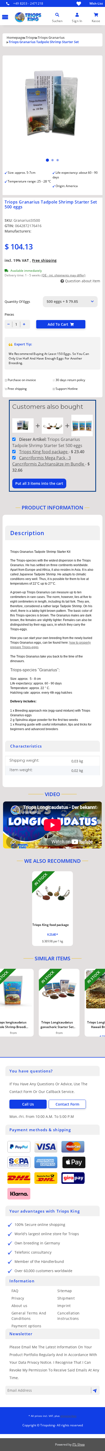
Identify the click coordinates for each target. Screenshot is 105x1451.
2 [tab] (52, 160)
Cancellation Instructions (68, 1316)
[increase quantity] (24, 324)
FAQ (15, 1290)
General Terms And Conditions (28, 1316)
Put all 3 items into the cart (39, 483)
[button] (57, 15)
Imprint (64, 1305)
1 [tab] (47, 160)
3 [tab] (57, 160)
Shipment (66, 1298)
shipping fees (68, 1416)
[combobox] (70, 301)
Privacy (17, 1298)
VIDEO (52, 794)
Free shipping (44, 260)
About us (19, 1305)
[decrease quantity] (8, 324)
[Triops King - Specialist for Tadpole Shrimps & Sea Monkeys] (44, 24)
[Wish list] (78, 3)
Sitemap (64, 1290)
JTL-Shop (78, 1444)
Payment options (26, 1325)
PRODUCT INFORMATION (52, 508)
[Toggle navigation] (4, 14)
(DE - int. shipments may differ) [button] (63, 275)
